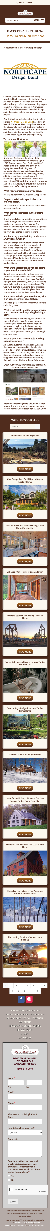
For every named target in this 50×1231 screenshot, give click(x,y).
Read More (25, 469)
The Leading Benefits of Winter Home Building (25, 938)
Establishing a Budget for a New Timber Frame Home (25, 709)
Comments (13, 1139)
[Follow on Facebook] (21, 999)
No (12, 1180)
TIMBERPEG (29, 1223)
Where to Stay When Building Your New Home (25, 616)
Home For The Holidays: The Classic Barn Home (25, 845)
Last (27, 1087)
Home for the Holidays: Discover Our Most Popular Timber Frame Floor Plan (25, 799)
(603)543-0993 (25, 2)
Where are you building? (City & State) (22, 1115)
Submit (13, 1201)
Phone (11, 1103)
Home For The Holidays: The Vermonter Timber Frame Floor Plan (25, 892)
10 (18, 991)
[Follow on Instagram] (29, 999)
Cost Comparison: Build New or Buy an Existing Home (25, 480)
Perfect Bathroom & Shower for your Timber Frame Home (25, 663)
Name (11, 1078)
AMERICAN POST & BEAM (18, 1226)
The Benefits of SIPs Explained (25, 435)
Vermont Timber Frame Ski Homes (25, 754)
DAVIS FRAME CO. (20, 1223)
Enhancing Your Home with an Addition (25, 572)
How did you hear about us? (21, 1128)
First (9, 1087)
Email (11, 1092)
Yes (12, 1176)
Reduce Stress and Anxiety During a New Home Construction (25, 526)
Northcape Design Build (22, 122)
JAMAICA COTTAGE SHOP (36, 1226)
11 (24, 991)
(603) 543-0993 (25, 1069)
